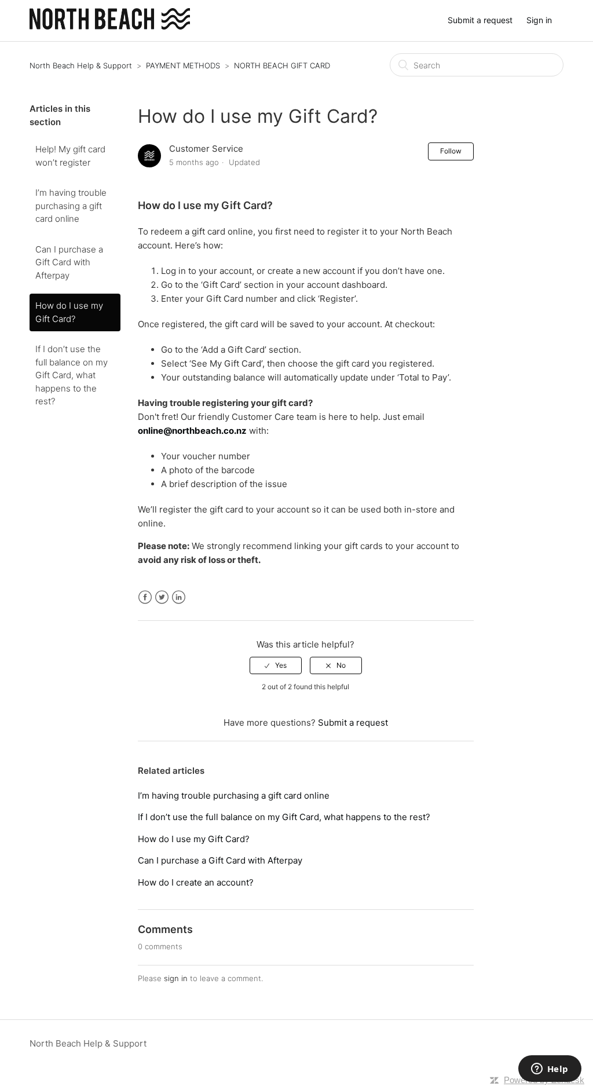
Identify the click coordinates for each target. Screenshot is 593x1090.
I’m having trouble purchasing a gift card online (71, 205)
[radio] (276, 665)
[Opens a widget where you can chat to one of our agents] (549, 1069)
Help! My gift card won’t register (70, 156)
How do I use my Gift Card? (69, 312)
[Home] (110, 26)
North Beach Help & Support (81, 65)
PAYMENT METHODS (183, 65)
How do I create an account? (196, 882)
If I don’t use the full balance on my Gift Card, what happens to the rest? (71, 375)
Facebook (145, 597)
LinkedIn (178, 597)
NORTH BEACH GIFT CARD (282, 65)
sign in (176, 978)
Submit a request (480, 20)
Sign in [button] (539, 20)
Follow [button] (451, 151)
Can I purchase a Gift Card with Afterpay (69, 262)
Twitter (162, 597)
